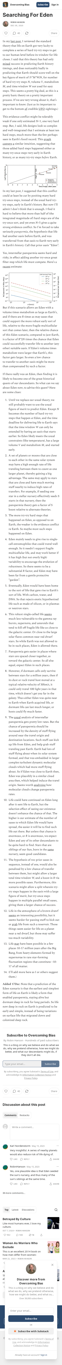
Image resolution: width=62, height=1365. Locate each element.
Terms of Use (47, 1071)
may (16, 944)
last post (16, 41)
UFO (42, 109)
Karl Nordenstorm (20, 1145)
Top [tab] (6, 1209)
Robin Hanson (18, 22)
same (50, 849)
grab (15, 924)
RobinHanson (17, 1166)
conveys (7, 144)
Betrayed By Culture (17, 1219)
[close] (52, 1264)
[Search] (56, 1209)
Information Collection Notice (37, 1074)
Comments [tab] (10, 1115)
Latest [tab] (15, 1209)
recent (6, 267)
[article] (31, 1227)
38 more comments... (14, 1193)
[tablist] (17, 1115)
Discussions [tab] (28, 1209)
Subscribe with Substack (33, 1331)
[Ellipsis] (57, 1145)
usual (17, 717)
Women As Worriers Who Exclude (20, 1245)
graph (47, 139)
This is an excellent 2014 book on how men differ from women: (22, 1253)
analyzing (40, 785)
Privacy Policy (41, 1345)
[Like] (6, 33)
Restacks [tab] (24, 1115)
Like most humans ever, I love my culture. (22, 1225)
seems (48, 614)
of (26, 109)
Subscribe (43, 4)
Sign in (55, 4)
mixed (6, 64)
